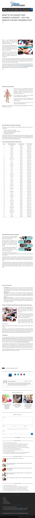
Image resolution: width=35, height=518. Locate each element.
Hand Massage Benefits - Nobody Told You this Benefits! (17, 405)
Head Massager (10, 470)
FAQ (4, 497)
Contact (5, 498)
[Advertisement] (17, 31)
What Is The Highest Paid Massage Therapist (12, 368)
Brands (16, 407)
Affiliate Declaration (7, 502)
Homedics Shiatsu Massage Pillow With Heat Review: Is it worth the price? (14, 453)
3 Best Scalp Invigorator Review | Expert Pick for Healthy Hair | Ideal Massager (15, 445)
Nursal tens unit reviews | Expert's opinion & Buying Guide (12, 448)
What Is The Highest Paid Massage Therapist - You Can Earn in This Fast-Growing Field (16, 447)
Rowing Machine (29, 408)
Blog (3, 22)
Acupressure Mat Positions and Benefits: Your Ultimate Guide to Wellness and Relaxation (17, 452)
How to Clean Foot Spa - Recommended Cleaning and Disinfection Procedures (7, 406)
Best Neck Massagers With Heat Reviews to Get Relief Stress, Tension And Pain (15, 446)
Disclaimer (5, 499)
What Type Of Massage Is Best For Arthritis (10, 442)
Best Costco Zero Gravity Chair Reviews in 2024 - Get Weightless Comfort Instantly (16, 486)
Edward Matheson (12, 381)
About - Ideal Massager (7, 503)
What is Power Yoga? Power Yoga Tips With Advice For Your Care (13, 449)
